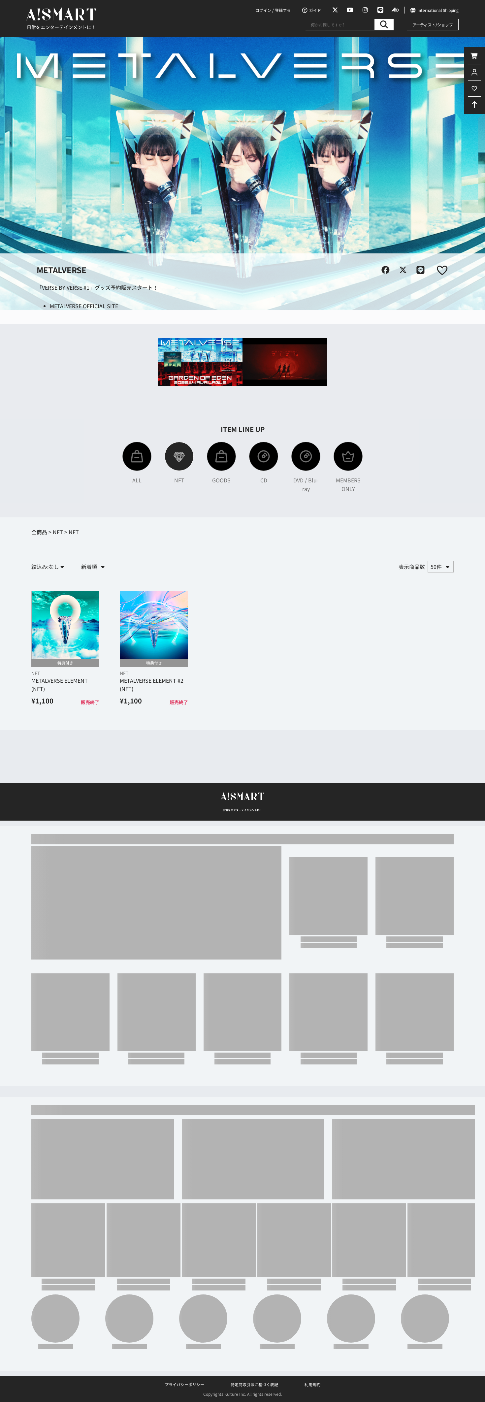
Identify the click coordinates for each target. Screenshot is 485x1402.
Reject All (370, 1391)
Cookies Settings (322, 1391)
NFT (35, 673)
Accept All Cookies (419, 1391)
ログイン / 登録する (273, 10)
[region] (242, 1390)
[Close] (474, 1390)
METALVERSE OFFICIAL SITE (84, 306)
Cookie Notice (219, 1395)
